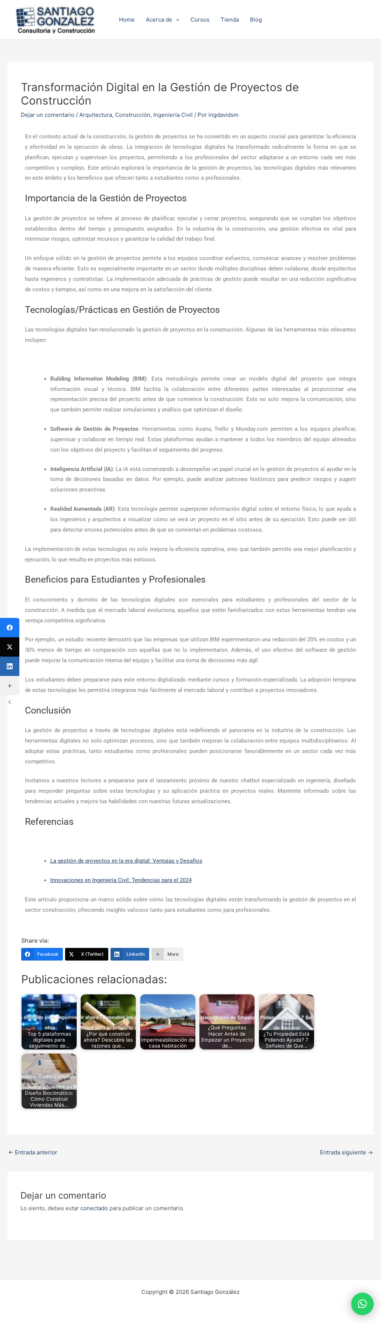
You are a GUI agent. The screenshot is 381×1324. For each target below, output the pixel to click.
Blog (256, 19)
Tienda (230, 19)
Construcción (132, 114)
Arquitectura (95, 114)
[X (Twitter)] (9, 647)
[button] (175, 20)
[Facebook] (9, 627)
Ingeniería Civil (173, 114)
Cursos (199, 19)
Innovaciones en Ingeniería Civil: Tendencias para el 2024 (121, 880)
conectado (94, 1208)
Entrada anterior (32, 1152)
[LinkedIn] (9, 666)
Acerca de (159, 19)
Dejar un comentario (47, 114)
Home (127, 19)
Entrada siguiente (346, 1152)
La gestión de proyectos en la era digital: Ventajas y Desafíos (126, 860)
